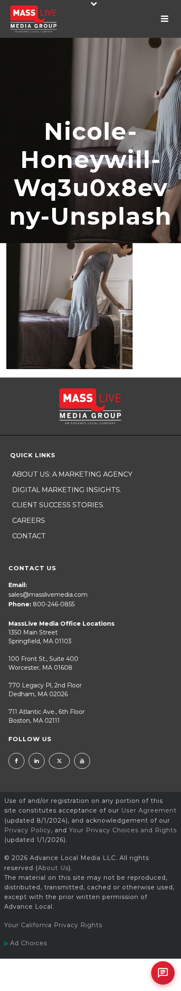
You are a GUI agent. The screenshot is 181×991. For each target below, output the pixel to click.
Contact (29, 536)
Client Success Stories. (58, 505)
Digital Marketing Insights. (66, 490)
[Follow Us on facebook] (16, 761)
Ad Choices (27, 943)
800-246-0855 (54, 604)
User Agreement (149, 810)
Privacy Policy (27, 830)
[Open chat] (163, 973)
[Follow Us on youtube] (82, 761)
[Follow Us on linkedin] (37, 761)
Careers (28, 520)
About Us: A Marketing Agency (72, 474)
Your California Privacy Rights (53, 925)
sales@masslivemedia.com (48, 594)
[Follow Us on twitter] (59, 761)
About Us (53, 868)
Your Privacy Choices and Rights (123, 830)
